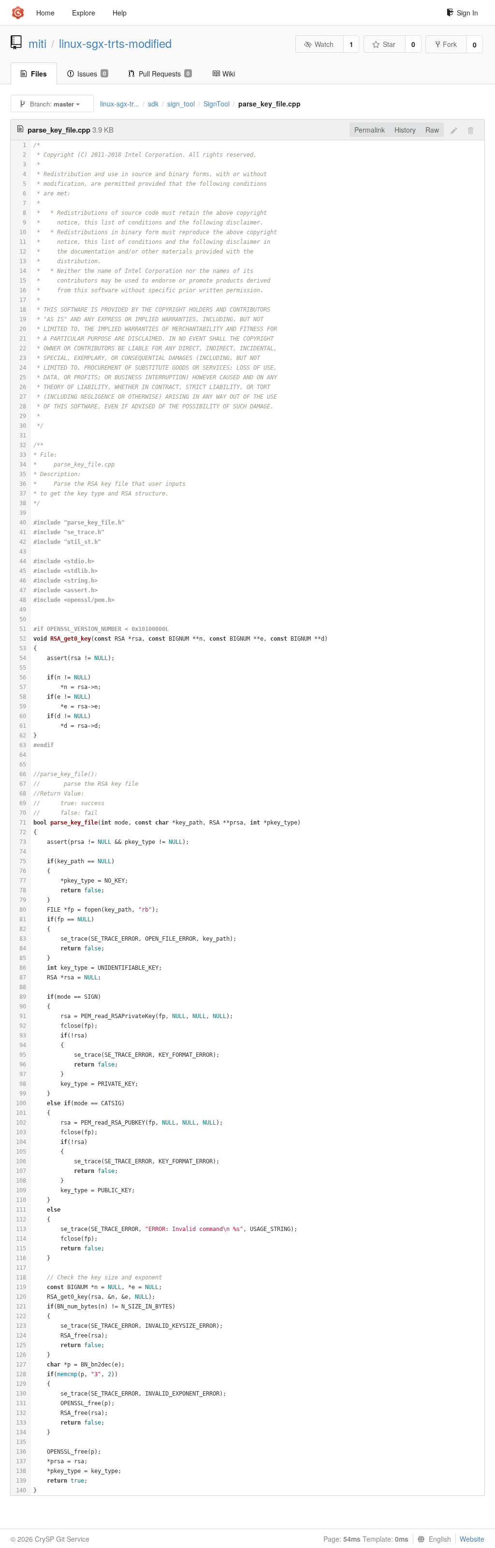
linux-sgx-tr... (119, 103)
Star (389, 44)
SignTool (217, 103)
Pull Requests (164, 73)
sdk (153, 103)
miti (37, 43)
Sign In (467, 12)
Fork (450, 44)
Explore (83, 12)
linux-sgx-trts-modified (115, 43)
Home (45, 12)
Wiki (228, 73)
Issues (91, 73)
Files (39, 73)
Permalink (369, 130)
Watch (324, 44)
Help (120, 12)
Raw (432, 130)
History (405, 130)
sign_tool (181, 103)
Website (472, 1539)
